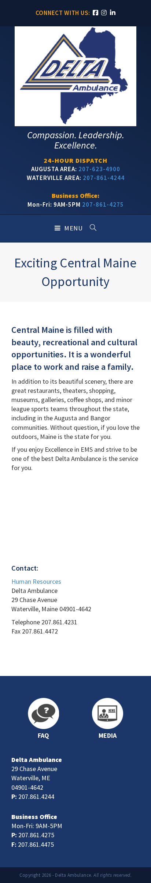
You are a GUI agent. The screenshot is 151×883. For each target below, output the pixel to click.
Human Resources (36, 581)
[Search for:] (90, 228)
